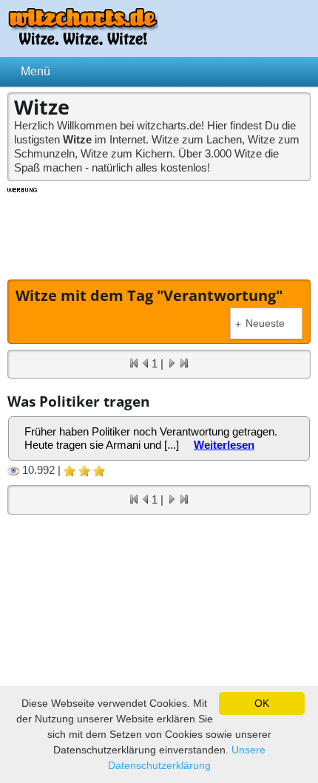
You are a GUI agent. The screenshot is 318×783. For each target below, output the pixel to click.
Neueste (260, 323)
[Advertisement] (159, 231)
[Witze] (82, 41)
